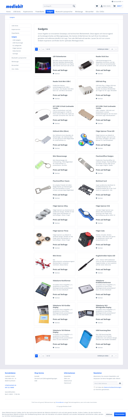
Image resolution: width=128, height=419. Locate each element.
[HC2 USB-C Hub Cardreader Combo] (86, 115)
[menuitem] (59, 6)
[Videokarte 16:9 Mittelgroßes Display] (86, 314)
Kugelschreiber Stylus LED (105, 256)
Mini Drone (57, 256)
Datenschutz (68, 381)
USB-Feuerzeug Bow (103, 330)
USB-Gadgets (17, 40)
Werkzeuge (15, 61)
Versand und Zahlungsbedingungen (45, 378)
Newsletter (67, 376)
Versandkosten (60, 402)
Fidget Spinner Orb (103, 206)
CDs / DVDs (15, 69)
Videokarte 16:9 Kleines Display (61, 331)
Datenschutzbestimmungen (112, 387)
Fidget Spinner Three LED (105, 131)
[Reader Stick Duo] (86, 65)
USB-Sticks (15, 26)
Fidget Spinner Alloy (60, 206)
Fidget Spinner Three (60, 231)
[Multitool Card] (86, 189)
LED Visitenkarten (59, 56)
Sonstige (15, 54)
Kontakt (36, 376)
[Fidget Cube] (86, 239)
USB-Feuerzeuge (18, 43)
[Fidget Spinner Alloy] (43, 214)
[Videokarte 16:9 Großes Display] (43, 314)
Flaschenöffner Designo (104, 156)
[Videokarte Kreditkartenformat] (86, 289)
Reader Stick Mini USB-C (62, 81)
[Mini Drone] (43, 264)
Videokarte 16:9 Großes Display (61, 306)
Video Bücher (17, 51)
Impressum (67, 383)
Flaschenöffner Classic (61, 181)
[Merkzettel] (97, 6)
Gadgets (14, 37)
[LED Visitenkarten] (43, 65)
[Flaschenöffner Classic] (43, 189)
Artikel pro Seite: (103, 49)
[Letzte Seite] (43, 49)
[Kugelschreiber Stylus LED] (86, 264)
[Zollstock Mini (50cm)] (43, 139)
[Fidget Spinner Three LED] (86, 139)
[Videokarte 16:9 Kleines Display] (43, 339)
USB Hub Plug (101, 81)
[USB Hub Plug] (86, 90)
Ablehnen (109, 414)
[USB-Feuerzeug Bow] (86, 339)
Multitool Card (101, 181)
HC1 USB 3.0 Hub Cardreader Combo (63, 107)
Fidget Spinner (17, 48)
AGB (35, 381)
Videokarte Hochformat (61, 281)
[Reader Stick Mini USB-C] (43, 90)
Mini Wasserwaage (60, 156)
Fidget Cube (100, 231)
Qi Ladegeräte (17, 45)
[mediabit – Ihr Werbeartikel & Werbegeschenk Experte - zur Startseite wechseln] (14, 6)
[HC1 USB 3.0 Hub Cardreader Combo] (43, 115)
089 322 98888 (9, 387)
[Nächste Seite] (39, 49)
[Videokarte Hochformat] (43, 289)
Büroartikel (15, 65)
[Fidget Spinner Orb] (86, 214)
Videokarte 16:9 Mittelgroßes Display (103, 306)
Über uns (67, 378)
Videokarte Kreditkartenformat (103, 281)
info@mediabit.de (10, 385)
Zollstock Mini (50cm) (61, 131)
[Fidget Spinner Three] (43, 239)
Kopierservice (16, 29)
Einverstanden (120, 414)
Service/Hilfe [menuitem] (117, 1)
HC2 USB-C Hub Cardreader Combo (106, 107)
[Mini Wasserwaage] (43, 164)
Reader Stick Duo (102, 56)
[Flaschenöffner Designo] (86, 164)
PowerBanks (15, 33)
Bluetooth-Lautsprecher (19, 58)
